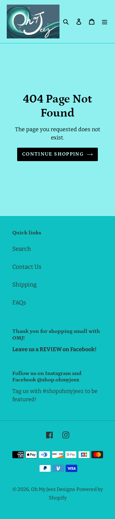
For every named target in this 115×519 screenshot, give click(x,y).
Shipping (24, 284)
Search (21, 248)
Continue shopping (53, 154)
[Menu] (104, 21)
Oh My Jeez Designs (53, 489)
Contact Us (26, 266)
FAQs (19, 302)
